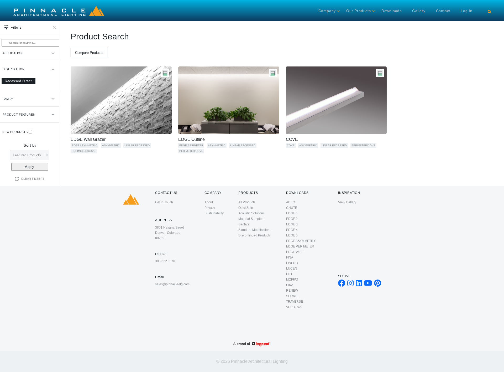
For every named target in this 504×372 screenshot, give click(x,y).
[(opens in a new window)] (341, 284)
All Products (246, 202)
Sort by (30, 145)
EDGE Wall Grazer (88, 139)
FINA (289, 257)
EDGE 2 (292, 219)
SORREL (292, 296)
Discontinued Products (254, 235)
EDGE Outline (191, 139)
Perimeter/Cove (84, 150)
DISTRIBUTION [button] (14, 69)
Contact (443, 11)
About (208, 202)
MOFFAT (292, 279)
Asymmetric (111, 145)
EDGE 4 (292, 230)
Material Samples (250, 219)
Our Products (358, 11)
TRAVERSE (294, 301)
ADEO (290, 202)
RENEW (292, 290)
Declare (244, 224)
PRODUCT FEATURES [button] (19, 114)
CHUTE (291, 208)
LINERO (292, 263)
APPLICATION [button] (13, 53)
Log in (466, 11)
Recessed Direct (18, 81)
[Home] (58, 6)
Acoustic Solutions (251, 213)
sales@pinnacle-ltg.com (172, 284)
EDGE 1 (292, 213)
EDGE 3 (292, 224)
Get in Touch (164, 202)
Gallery (419, 11)
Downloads (391, 11)
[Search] (490, 12)
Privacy (209, 208)
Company (327, 11)
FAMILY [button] (8, 98)
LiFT (289, 274)
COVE (292, 139)
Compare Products (89, 53)
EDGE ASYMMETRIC (84, 145)
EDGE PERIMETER (191, 145)
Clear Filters (33, 178)
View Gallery (347, 202)
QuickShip (245, 208)
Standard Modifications (254, 230)
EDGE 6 (292, 235)
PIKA (289, 285)
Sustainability (214, 213)
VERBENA (293, 307)
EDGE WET (294, 252)
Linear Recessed (137, 145)
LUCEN (291, 268)
